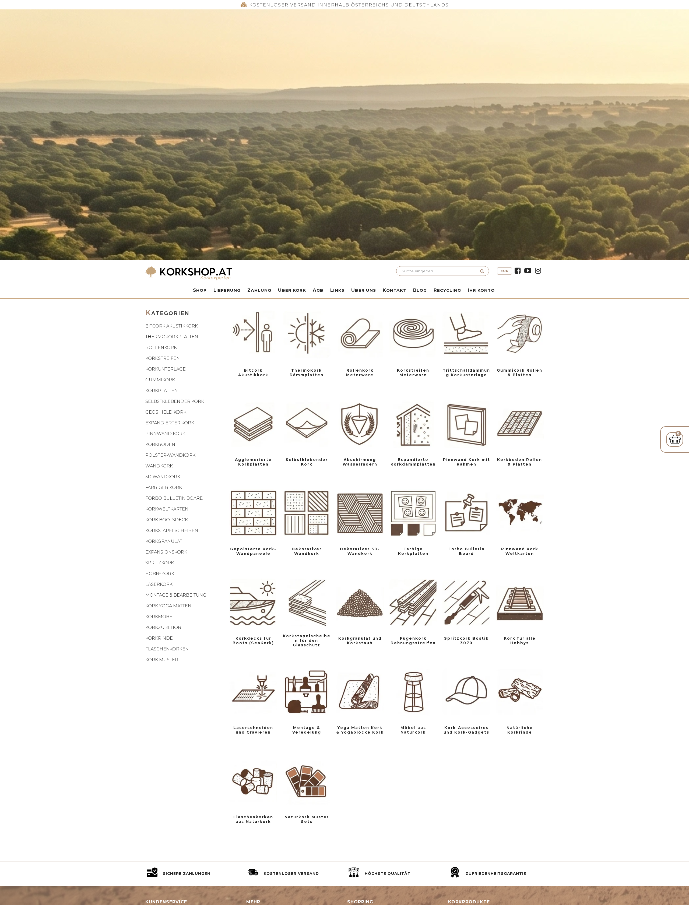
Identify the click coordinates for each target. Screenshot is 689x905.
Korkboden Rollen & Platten (519, 461)
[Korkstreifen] (413, 334)
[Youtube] (527, 271)
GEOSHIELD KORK (165, 412)
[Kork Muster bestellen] (307, 781)
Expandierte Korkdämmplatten (413, 461)
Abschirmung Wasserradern (360, 461)
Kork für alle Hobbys (520, 640)
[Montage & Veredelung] (307, 692)
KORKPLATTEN (161, 390)
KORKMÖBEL (160, 616)
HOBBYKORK (159, 573)
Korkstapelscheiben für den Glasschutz (307, 640)
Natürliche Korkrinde (520, 730)
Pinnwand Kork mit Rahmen (466, 461)
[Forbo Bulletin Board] (466, 513)
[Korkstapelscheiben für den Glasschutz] (307, 602)
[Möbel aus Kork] (413, 692)
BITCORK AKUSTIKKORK (171, 326)
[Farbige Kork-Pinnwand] (413, 513)
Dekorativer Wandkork (307, 551)
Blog (420, 290)
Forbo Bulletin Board (466, 551)
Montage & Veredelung (306, 730)
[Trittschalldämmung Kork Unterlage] (466, 334)
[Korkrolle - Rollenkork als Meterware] (360, 334)
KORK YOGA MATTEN (168, 605)
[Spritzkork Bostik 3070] (466, 602)
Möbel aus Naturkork (413, 730)
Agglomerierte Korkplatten (253, 461)
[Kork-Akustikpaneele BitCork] (253, 334)
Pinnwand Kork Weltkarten (519, 551)
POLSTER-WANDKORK (170, 455)
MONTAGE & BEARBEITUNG (175, 595)
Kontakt (394, 290)
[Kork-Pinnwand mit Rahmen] (466, 424)
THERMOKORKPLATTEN (171, 336)
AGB (318, 290)
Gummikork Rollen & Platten (519, 372)
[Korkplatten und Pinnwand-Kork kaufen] (253, 424)
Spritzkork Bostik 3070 (466, 640)
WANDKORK (159, 466)
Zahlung (259, 290)
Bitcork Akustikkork (253, 372)
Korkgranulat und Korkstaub (360, 640)
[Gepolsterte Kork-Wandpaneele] (253, 513)
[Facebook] (518, 271)
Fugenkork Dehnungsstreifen (413, 640)
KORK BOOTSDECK (166, 519)
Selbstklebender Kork (307, 461)
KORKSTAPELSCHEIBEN (171, 530)
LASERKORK (159, 584)
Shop (200, 290)
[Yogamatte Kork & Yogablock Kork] (360, 692)
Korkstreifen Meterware (413, 372)
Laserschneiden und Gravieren (253, 730)
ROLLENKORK (161, 347)
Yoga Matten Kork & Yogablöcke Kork (360, 730)
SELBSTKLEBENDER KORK (174, 401)
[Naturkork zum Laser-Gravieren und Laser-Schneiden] (253, 692)
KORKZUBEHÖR (163, 627)
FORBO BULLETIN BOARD (174, 498)
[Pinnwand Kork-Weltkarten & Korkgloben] (520, 513)
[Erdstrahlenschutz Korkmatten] (360, 424)
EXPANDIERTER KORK (169, 422)
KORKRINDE (159, 638)
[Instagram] (538, 271)
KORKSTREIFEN (162, 358)
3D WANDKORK (162, 476)
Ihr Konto (481, 290)
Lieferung (227, 290)
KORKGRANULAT (163, 541)
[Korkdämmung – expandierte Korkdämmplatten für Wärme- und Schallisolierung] (413, 424)
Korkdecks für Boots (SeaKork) (253, 640)
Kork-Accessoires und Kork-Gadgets (466, 730)
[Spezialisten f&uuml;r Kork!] (243, 273)
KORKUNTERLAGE (165, 369)
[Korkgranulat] (360, 602)
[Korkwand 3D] (360, 513)
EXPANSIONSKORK (166, 552)
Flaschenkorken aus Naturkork (253, 819)
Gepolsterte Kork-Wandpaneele (253, 551)
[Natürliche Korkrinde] (520, 692)
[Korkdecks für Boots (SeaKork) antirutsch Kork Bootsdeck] (253, 602)
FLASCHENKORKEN (167, 649)
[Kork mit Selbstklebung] (307, 424)
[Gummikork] (520, 334)
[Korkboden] (520, 424)
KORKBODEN (160, 444)
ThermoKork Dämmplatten (307, 372)
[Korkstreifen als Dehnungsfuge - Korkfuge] (413, 602)
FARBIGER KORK (163, 487)
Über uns (363, 290)
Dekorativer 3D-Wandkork (360, 551)
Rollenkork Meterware (360, 372)
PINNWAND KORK (165, 433)
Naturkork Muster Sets (306, 819)
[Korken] (253, 781)
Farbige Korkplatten (413, 551)
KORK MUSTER (161, 659)
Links (337, 290)
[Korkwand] (307, 513)
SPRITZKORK (159, 562)
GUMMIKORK (160, 379)
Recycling (447, 290)
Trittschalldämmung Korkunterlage (466, 372)
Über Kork (292, 290)
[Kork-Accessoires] (466, 692)
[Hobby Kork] (520, 602)
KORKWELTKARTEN (166, 509)
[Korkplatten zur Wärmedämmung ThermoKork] (307, 334)
